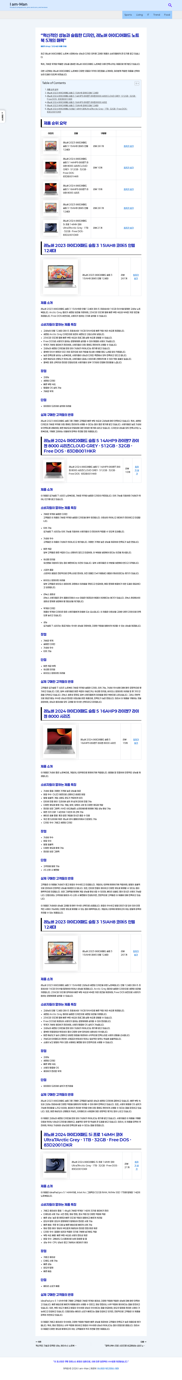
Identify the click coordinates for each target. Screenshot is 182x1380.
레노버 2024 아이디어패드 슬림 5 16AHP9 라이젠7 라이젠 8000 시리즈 (77, 102)
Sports (128, 14)
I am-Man (18, 4)
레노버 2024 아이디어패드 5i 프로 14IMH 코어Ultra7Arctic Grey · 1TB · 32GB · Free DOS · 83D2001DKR (87, 110)
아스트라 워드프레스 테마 (108, 1368)
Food (167, 14)
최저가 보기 (129, 146)
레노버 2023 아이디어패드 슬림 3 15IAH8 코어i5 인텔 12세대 (72, 93)
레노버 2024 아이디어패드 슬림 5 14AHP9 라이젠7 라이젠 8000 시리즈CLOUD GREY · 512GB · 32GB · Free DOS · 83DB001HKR (91, 97)
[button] (170, 5)
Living (139, 14)
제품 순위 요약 (52, 89)
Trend (156, 14)
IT (148, 14)
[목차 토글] (136, 83)
